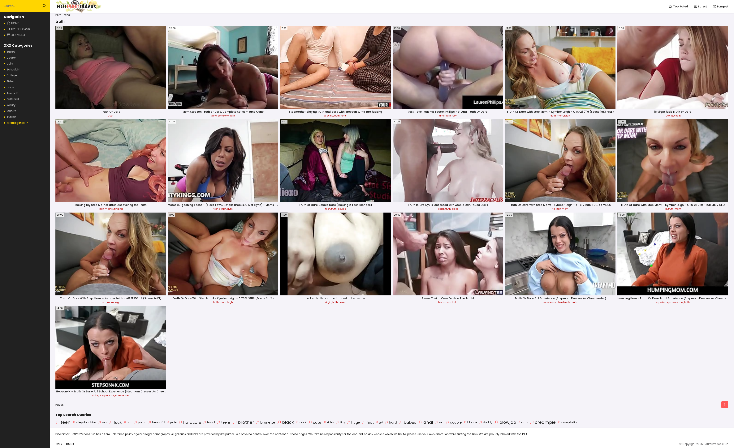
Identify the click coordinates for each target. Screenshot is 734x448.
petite (173, 422)
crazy (524, 422)
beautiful (158, 422)
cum (448, 302)
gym (230, 208)
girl (381, 422)
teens (217, 208)
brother (246, 422)
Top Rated (680, 6)
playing (328, 115)
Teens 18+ (13, 93)
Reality (11, 105)
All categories (16, 123)
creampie (545, 422)
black (441, 208)
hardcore (192, 422)
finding (118, 208)
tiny (342, 422)
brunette (267, 422)
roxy (454, 115)
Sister (10, 81)
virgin (677, 115)
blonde (472, 422)
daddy (487, 422)
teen (327, 208)
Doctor (11, 58)
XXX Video (18, 35)
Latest (702, 6)
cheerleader (564, 302)
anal (442, 115)
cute (317, 422)
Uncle (10, 87)
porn (129, 422)
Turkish (11, 117)
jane (214, 115)
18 (672, 115)
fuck (667, 115)
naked (342, 302)
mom (560, 115)
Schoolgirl (13, 69)
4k (553, 208)
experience (549, 302)
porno (142, 422)
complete (223, 115)
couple (456, 422)
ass (104, 422)
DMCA (70, 444)
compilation (569, 422)
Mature (11, 111)
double (342, 208)
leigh (567, 115)
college (96, 395)
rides (330, 422)
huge (355, 422)
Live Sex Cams (20, 29)
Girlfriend (13, 99)
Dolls (10, 64)
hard (393, 422)
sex (441, 422)
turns (344, 115)
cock (303, 422)
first (370, 422)
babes (410, 422)
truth (110, 115)
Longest (722, 6)
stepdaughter (86, 422)
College (12, 75)
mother (109, 208)
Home (15, 23)
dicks (455, 208)
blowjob (507, 422)
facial (211, 422)
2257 (58, 444)
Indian (11, 52)
